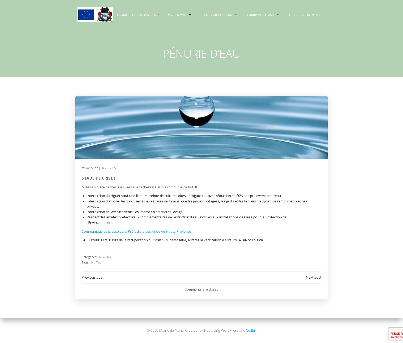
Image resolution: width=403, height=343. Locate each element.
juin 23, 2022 (107, 168)
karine (90, 168)
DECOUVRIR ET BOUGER (217, 15)
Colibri (251, 330)
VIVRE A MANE (178, 15)
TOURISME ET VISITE (261, 15)
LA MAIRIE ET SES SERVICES (136, 15)
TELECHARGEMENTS (303, 15)
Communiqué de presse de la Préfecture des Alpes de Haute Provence (136, 231)
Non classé (106, 257)
